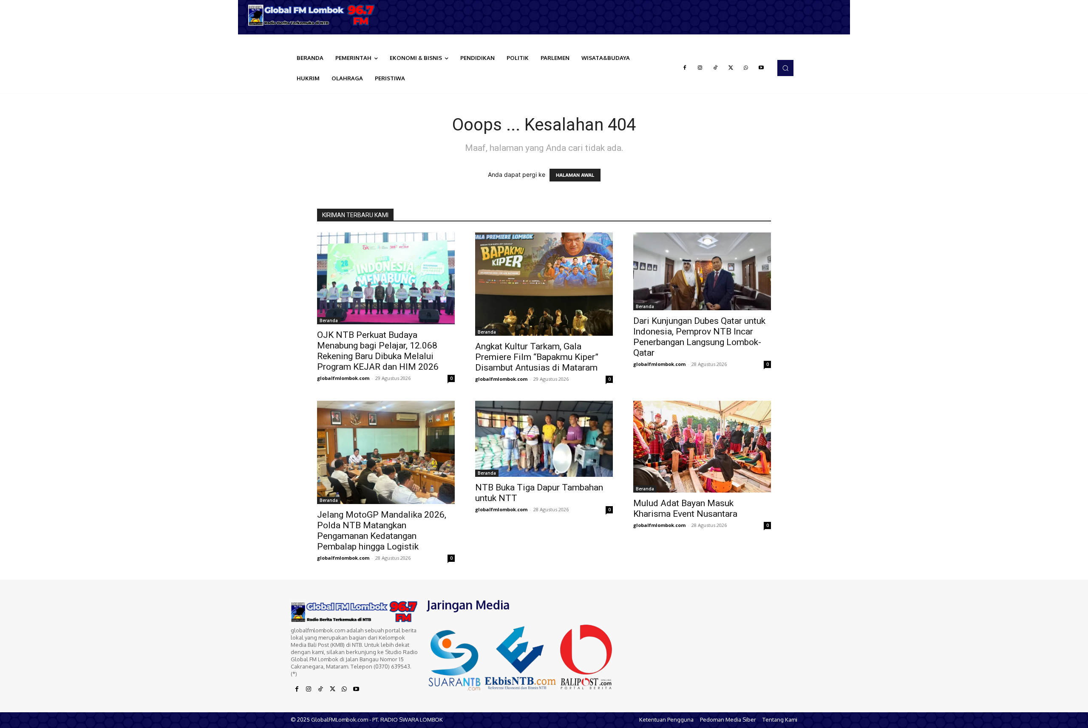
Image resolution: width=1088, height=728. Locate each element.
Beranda (329, 320)
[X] (730, 68)
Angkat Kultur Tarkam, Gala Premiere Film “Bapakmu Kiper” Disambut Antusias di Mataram (536, 357)
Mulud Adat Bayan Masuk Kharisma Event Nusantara (685, 508)
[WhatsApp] (746, 68)
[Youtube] (761, 68)
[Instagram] (700, 68)
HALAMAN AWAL (575, 175)
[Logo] (314, 15)
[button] (785, 68)
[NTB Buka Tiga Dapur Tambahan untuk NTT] (544, 439)
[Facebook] (684, 68)
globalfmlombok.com (343, 378)
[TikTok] (715, 68)
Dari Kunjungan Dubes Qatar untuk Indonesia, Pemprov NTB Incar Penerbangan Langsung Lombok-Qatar (699, 337)
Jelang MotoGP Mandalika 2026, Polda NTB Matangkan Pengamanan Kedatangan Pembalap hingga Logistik (381, 531)
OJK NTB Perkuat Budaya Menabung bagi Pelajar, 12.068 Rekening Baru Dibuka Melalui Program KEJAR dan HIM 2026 (378, 351)
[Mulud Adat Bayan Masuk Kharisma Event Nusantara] (702, 447)
